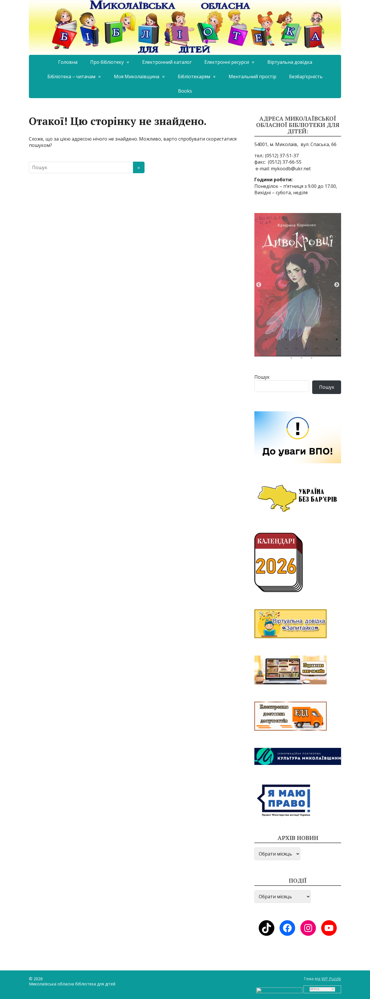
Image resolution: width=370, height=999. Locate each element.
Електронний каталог (167, 62)
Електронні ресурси (226, 62)
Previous (259, 285)
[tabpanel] (297, 284)
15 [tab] (328, 350)
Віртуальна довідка (289, 62)
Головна (67, 62)
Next (337, 285)
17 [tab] (293, 359)
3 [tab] (288, 341)
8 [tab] (338, 341)
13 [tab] (308, 350)
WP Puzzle (331, 978)
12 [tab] (298, 350)
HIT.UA (314, 989)
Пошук (262, 377)
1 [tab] (267, 341)
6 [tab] (318, 341)
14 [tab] (318, 350)
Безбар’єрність (306, 76)
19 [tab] (313, 359)
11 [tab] (288, 350)
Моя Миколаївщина (136, 76)
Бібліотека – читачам (71, 76)
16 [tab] (338, 350)
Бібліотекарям (194, 76)
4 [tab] (298, 341)
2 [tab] (277, 341)
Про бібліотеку (107, 62)
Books (185, 91)
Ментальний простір (252, 76)
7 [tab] (328, 341)
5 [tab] (308, 341)
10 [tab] (277, 350)
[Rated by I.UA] (279, 990)
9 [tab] (267, 350)
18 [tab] (303, 359)
